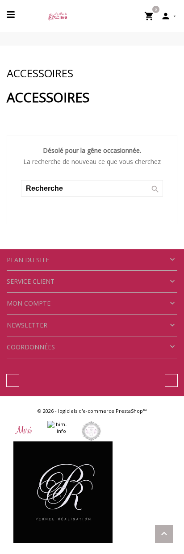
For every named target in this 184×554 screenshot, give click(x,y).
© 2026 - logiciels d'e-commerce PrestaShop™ (92, 410)
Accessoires (40, 73)
